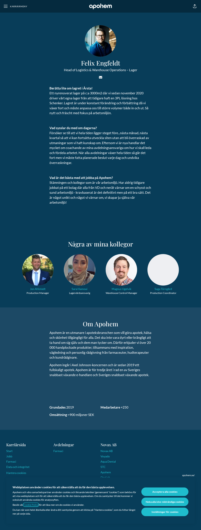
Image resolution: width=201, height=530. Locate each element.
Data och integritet (18, 467)
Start (9, 451)
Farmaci (11, 461)
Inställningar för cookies (165, 511)
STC (103, 467)
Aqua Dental (108, 461)
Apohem (105, 472)
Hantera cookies (16, 473)
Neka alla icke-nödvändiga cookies (165, 501)
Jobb (9, 456)
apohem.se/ (188, 475)
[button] (194, 6)
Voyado (105, 456)
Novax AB (106, 451)
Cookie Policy (31, 504)
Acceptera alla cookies (164, 491)
